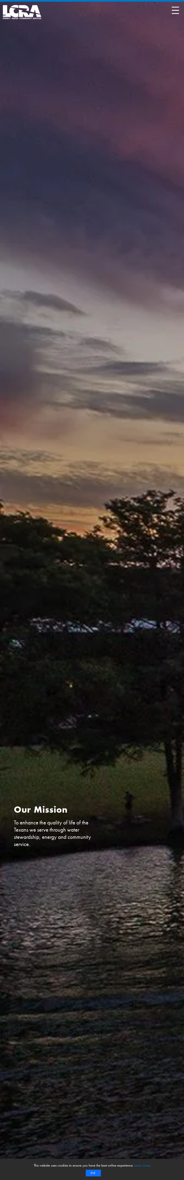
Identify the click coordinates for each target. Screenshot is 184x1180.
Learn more (142, 1165)
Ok (93, 1173)
